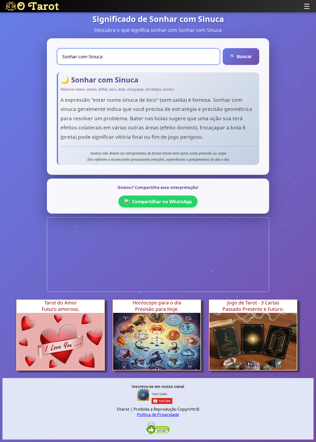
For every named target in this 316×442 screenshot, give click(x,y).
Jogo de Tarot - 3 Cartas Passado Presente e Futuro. (253, 306)
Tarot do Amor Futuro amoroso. (60, 306)
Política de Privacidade (158, 414)
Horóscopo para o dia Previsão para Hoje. (157, 306)
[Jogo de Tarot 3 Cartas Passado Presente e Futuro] (253, 341)
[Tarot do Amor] (60, 341)
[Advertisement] (158, 254)
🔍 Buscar (241, 56)
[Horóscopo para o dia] (156, 341)
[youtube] (158, 403)
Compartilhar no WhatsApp (162, 201)
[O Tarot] (32, 6)
